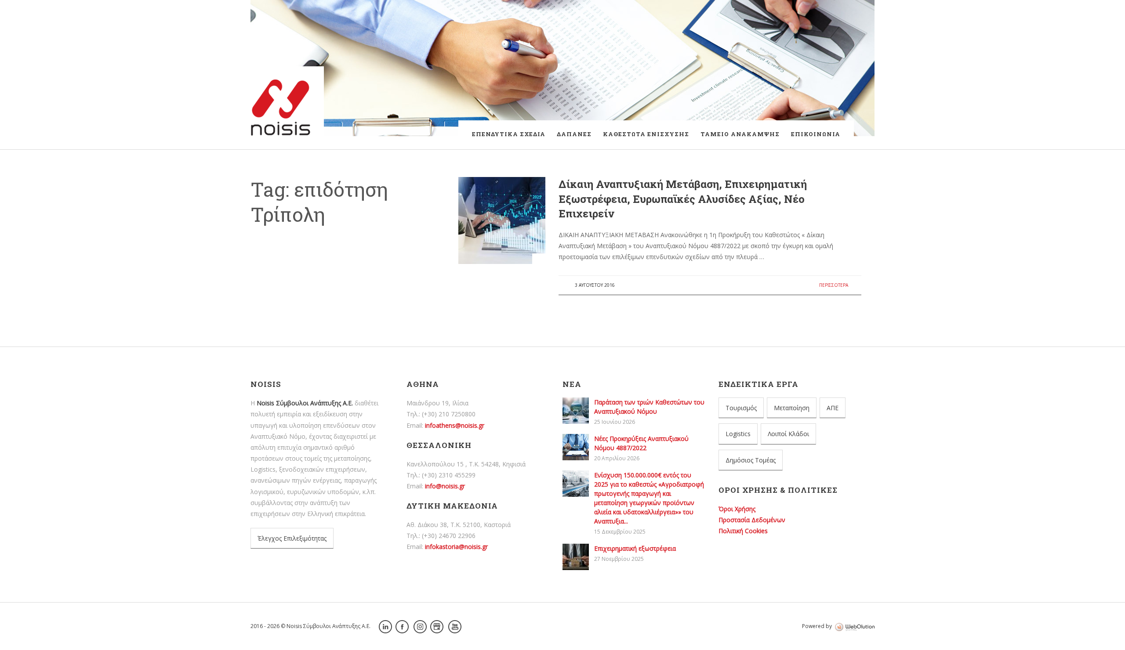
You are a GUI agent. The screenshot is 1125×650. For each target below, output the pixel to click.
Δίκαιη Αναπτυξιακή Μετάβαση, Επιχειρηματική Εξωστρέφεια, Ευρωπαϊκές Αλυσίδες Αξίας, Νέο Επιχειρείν (683, 198)
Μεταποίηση (791, 408)
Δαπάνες (574, 134)
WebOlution (855, 627)
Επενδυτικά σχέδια (508, 134)
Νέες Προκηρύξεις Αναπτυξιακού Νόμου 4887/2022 (352, 344)
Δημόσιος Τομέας (751, 460)
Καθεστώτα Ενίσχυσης (646, 134)
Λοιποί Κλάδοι (788, 434)
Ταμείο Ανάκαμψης (740, 134)
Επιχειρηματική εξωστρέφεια (635, 548)
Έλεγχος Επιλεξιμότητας (292, 538)
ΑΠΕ (832, 408)
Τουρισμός (741, 408)
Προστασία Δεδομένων (752, 520)
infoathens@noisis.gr (454, 425)
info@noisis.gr (445, 486)
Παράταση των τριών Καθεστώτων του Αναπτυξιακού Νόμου (354, 321)
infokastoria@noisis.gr (456, 546)
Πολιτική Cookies (743, 531)
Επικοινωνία (815, 134)
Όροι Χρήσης (737, 509)
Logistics (738, 434)
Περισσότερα (833, 285)
